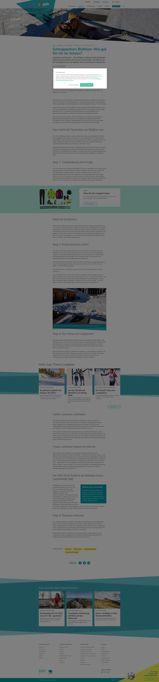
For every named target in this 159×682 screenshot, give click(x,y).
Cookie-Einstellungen (73, 84)
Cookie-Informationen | (96, 79)
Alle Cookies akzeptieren (86, 84)
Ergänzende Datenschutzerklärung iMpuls (65, 80)
